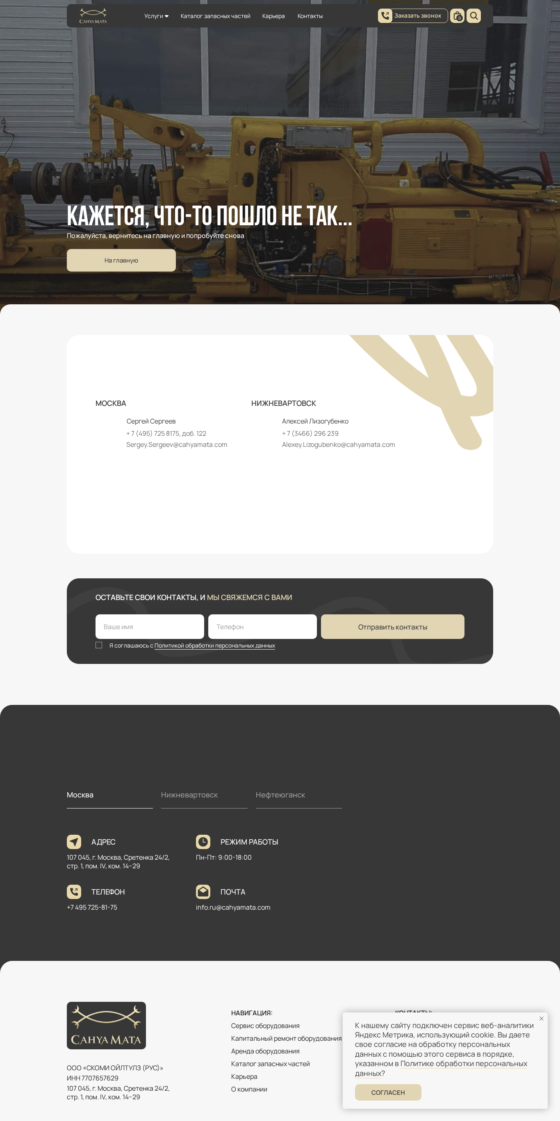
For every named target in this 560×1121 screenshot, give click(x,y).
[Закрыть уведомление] (541, 1019)
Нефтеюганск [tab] (280, 794)
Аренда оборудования (265, 1050)
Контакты (310, 16)
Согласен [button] (388, 1092)
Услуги (153, 16)
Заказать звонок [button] (417, 15)
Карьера (273, 16)
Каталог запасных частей (215, 16)
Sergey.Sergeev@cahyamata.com (177, 444)
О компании (249, 1089)
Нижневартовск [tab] (189, 794)
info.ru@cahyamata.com (233, 907)
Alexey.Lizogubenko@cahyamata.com (338, 444)
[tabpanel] (280, 886)
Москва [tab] (80, 794)
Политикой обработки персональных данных (215, 645)
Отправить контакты (393, 627)
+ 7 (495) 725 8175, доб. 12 (164, 433)
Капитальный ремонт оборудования (286, 1038)
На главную (121, 260)
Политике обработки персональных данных (441, 1068)
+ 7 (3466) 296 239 (310, 433)
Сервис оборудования (265, 1025)
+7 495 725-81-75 (92, 907)
